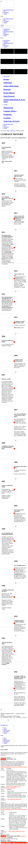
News (4, 11)
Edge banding (6, 29)
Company (5, 30)
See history (10, 837)
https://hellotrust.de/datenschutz (14, 799)
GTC (4, 727)
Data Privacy (3, 840)
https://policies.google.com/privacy (17, 831)
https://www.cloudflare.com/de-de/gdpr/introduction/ (13, 787)
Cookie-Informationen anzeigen (8, 767)
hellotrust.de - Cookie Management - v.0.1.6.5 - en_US (13, 841)
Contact (5, 13)
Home (8, 130)
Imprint (5, 729)
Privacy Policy (6, 730)
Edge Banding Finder (8, 9)
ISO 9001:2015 (4, 725)
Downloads (6, 12)
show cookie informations (21, 767)
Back (15, 759)
